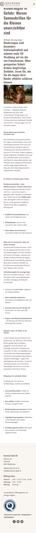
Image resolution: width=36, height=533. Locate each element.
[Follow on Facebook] (14, 521)
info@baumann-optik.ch (12, 471)
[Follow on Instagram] (21, 521)
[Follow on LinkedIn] (18, 521)
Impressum (26, 515)
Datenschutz (9, 517)
